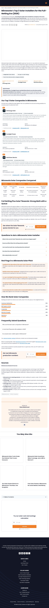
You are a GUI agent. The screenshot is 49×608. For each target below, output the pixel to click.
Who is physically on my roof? (9, 255)
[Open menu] (46, 3)
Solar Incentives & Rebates (24, 575)
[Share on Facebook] (10, 25)
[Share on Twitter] (12, 25)
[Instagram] (27, 553)
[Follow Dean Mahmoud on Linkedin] (24, 425)
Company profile (15, 128)
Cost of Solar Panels (24, 573)
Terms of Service (21, 601)
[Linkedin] (24, 553)
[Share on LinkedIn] (16, 25)
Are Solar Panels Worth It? (24, 576)
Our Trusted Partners (25, 592)
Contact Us (24, 596)
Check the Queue (41, 226)
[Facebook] (20, 553)
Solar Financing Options (24, 578)
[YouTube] (22, 553)
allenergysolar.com (24, 128)
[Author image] (23, 25)
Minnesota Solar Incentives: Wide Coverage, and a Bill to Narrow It (36, 458)
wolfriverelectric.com (25, 175)
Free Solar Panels (24, 580)
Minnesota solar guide (25, 343)
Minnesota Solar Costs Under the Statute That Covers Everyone (11, 458)
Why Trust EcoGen (24, 594)
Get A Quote (24, 565)
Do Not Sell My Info (30, 601)
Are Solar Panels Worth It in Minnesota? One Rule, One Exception (10, 485)
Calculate (24, 526)
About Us (24, 590)
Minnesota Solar (5, 394)
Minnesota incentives (21, 341)
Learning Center (24, 563)
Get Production (41, 354)
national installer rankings (9, 338)
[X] (29, 553)
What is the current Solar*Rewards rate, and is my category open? (19, 239)
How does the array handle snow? (11, 251)
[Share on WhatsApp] (14, 25)
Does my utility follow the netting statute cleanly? (15, 243)
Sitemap (37, 601)
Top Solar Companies (24, 582)
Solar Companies (8, 7)
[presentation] (11, 445)
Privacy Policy (13, 601)
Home (2, 7)
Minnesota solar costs (41, 341)
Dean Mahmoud (32, 24)
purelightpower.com (24, 151)
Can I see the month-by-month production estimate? (16, 247)
